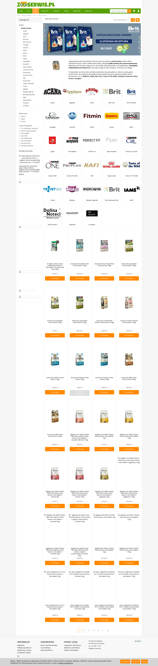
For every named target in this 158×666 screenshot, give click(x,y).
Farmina (72, 127)
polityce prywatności (66, 663)
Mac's (131, 127)
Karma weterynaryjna (28, 131)
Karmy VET (45, 11)
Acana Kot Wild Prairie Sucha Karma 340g (129, 378)
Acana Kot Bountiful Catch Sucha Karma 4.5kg (79, 265)
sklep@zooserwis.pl (95, 648)
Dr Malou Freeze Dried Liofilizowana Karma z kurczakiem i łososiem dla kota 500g (55, 266)
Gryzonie (56, 11)
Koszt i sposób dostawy (49, 645)
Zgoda (144, 661)
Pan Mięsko (72, 151)
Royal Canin (112, 176)
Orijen (52, 151)
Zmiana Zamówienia (71, 650)
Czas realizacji (45, 648)
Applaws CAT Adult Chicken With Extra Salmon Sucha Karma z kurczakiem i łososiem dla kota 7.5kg (79, 437)
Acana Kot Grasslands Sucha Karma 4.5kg (79, 321)
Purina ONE (52, 176)
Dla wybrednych (26, 138)
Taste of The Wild (131, 176)
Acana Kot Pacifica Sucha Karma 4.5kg (104, 378)
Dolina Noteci (52, 225)
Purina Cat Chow (131, 151)
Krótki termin (26, 151)
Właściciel (88, 11)
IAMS (131, 200)
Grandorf (72, 225)
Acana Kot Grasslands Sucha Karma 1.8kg (129, 265)
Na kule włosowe (27, 146)
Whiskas (72, 200)
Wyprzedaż (77, 11)
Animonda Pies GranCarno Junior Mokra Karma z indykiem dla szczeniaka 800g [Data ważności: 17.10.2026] (29, 168)
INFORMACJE (23, 642)
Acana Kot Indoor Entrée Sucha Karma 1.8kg (129, 321)
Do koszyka (55, 278)
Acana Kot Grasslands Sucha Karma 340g (55, 321)
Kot (35, 11)
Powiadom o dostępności (79, 393)
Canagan (52, 127)
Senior (23, 121)
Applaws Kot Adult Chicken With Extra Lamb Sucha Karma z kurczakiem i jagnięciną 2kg (104, 494)
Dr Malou (92, 225)
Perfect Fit (92, 151)
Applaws (72, 103)
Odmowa (135, 661)
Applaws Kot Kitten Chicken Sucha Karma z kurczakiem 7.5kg (129, 550)
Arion (92, 103)
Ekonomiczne (26, 143)
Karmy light (25, 133)
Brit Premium (131, 103)
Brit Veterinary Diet (111, 200)
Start (21, 11)
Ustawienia (125, 661)
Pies (28, 11)
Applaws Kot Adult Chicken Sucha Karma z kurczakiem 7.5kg (129, 436)
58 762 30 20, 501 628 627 (96, 643)
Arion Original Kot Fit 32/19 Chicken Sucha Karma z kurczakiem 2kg (55, 607)
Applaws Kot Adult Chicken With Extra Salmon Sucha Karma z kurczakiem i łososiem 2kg (55, 551)
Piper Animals (111, 151)
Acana (52, 103)
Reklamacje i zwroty (24, 650)
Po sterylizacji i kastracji (29, 128)
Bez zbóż (24, 136)
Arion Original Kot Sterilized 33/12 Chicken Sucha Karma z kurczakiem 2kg (104, 607)
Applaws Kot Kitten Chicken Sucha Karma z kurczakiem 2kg (104, 550)
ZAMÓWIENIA (47, 642)
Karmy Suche (26, 28)
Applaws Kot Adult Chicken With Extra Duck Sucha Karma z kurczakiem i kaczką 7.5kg (79, 494)
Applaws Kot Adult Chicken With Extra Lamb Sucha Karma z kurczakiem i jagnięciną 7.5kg (129, 494)
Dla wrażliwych (26, 141)
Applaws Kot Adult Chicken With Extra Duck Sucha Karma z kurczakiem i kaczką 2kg (55, 494)
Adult (23, 119)
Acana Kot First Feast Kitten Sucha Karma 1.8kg (104, 265)
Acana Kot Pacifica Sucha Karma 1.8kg (55, 378)
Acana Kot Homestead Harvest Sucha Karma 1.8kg (104, 321)
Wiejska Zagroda (92, 200)
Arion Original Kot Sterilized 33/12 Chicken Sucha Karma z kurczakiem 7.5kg (129, 607)
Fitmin (92, 127)
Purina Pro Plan (72, 176)
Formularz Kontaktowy (95, 641)
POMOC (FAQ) (70, 642)
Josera (112, 127)
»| (108, 630)
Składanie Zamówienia (72, 648)
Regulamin (21, 645)
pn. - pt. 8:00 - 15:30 (95, 646)
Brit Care (112, 103)
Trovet (52, 200)
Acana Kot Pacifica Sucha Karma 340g (79, 378)
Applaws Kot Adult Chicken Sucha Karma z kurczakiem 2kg (104, 436)
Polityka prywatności (24, 648)
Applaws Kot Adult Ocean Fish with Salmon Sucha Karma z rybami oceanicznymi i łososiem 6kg (79, 551)
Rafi (92, 176)
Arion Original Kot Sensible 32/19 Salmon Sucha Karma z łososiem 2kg (79, 607)
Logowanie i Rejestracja (72, 645)
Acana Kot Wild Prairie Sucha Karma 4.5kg (55, 435)
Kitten (23, 116)
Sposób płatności (47, 650)
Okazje (66, 11)
